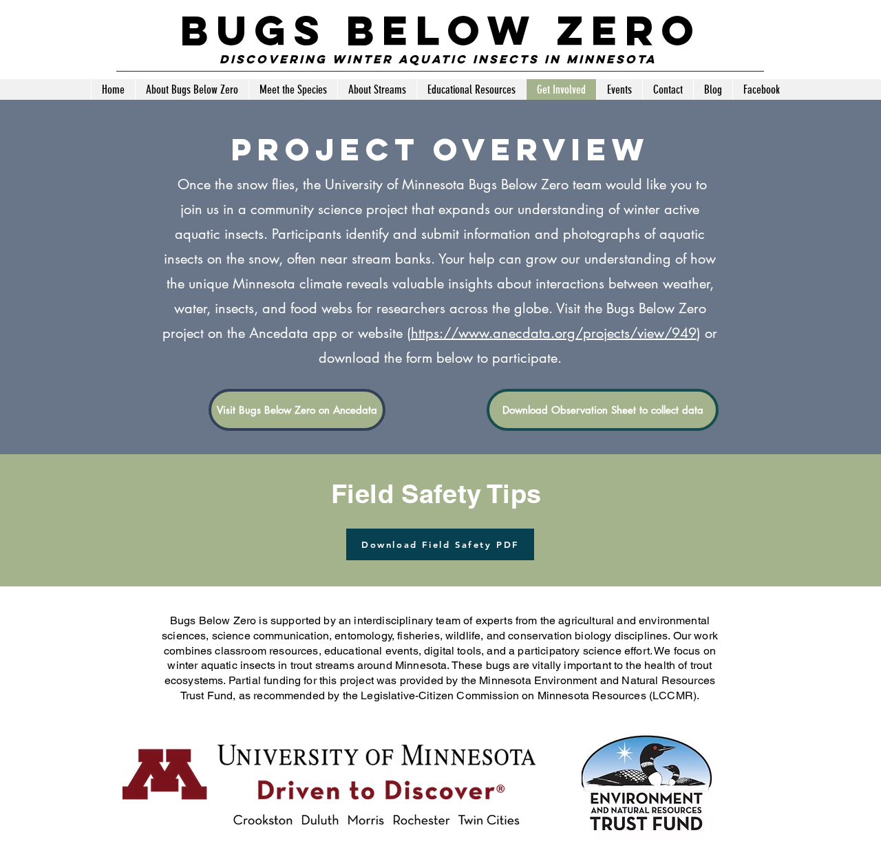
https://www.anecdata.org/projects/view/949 (554, 333)
